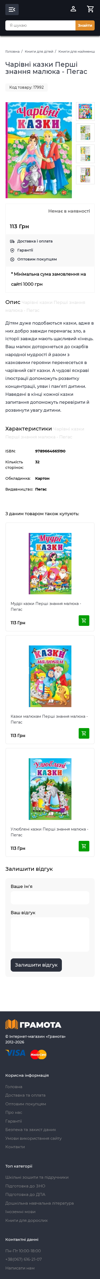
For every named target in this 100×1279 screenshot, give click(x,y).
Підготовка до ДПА (25, 1194)
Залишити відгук (36, 965)
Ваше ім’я (22, 886)
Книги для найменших (78, 51)
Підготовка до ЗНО (25, 1185)
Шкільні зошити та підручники (37, 1177)
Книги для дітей (39, 51)
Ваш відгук (23, 912)
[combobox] (40, 25)
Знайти (85, 25)
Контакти (15, 1146)
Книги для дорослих (26, 1220)
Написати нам (20, 1268)
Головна (12, 51)
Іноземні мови (20, 1211)
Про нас (13, 1112)
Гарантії (25, 250)
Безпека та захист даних (30, 1129)
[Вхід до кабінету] (73, 9)
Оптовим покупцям (37, 259)
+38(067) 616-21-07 (23, 1259)
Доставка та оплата (25, 1095)
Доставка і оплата (35, 241)
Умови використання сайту (33, 1138)
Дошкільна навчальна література (39, 1203)
